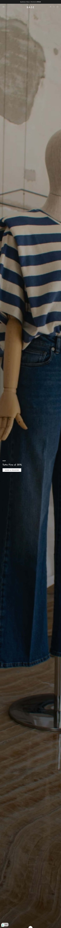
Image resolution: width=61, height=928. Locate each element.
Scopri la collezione (12, 470)
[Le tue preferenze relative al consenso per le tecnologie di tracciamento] (2, 925)
